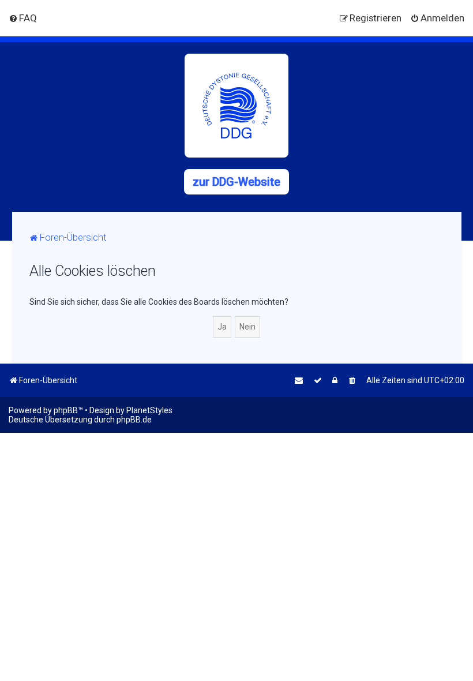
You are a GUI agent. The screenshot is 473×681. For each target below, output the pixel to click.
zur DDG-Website (236, 182)
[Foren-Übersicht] (236, 106)
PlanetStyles (149, 410)
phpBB (66, 410)
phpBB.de (134, 419)
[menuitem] (23, 18)
